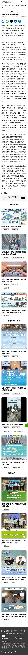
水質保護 (6, 229)
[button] (14, 409)
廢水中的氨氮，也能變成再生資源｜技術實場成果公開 (13, 352)
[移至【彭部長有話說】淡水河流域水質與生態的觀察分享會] (14, 494)
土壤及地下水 (16, 427)
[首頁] (2, 5)
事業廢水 (15, 229)
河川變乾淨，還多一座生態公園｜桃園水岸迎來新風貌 (13, 463)
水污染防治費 (16, 393)
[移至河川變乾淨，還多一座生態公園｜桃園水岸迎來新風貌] (14, 447)
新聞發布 (7, 5)
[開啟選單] (25, 1)
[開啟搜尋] (21, 1)
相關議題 (6, 431)
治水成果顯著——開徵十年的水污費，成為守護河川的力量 (13, 389)
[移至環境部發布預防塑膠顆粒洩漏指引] (14, 219)
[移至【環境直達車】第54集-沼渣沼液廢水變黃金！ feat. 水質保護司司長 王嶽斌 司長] (14, 604)
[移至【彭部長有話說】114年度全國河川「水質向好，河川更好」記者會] (14, 530)
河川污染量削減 (17, 431)
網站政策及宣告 (6, 631)
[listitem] (2, 652)
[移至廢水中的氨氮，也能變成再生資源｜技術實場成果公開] (14, 336)
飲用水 (15, 582)
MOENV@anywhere (18, 631)
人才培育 (15, 284)
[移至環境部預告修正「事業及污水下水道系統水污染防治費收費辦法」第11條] (14, 304)
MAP (3, 636)
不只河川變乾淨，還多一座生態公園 (12, 424)
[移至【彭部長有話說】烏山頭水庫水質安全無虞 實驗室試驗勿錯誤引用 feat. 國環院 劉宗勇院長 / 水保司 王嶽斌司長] (14, 567)
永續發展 (15, 356)
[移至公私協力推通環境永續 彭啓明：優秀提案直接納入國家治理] (14, 275)
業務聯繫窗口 (19, 638)
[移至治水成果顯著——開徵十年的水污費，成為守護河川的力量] (14, 373)
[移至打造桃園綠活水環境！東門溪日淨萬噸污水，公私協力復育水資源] (14, 246)
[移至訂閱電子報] (26, 425)
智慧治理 (6, 288)
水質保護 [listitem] (14, 11)
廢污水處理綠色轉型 (18, 257)
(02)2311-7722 (10, 638)
